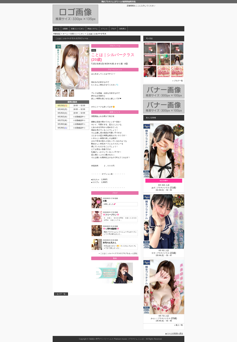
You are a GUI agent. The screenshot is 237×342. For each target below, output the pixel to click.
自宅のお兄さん (109, 242)
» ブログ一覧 (177, 81)
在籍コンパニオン (77, 29)
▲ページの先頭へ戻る (174, 333)
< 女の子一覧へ (61, 294)
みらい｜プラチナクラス (160, 318)
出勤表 (65, 29)
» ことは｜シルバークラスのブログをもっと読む (118, 253)
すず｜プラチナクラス (160, 253)
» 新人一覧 (178, 325)
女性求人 (122, 29)
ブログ (113, 29)
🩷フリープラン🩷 (111, 215)
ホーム (56, 29)
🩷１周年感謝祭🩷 (111, 229)
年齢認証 (56, 34)
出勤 (105, 201)
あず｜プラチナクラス (160, 188)
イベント (104, 29)
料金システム (93, 29)
